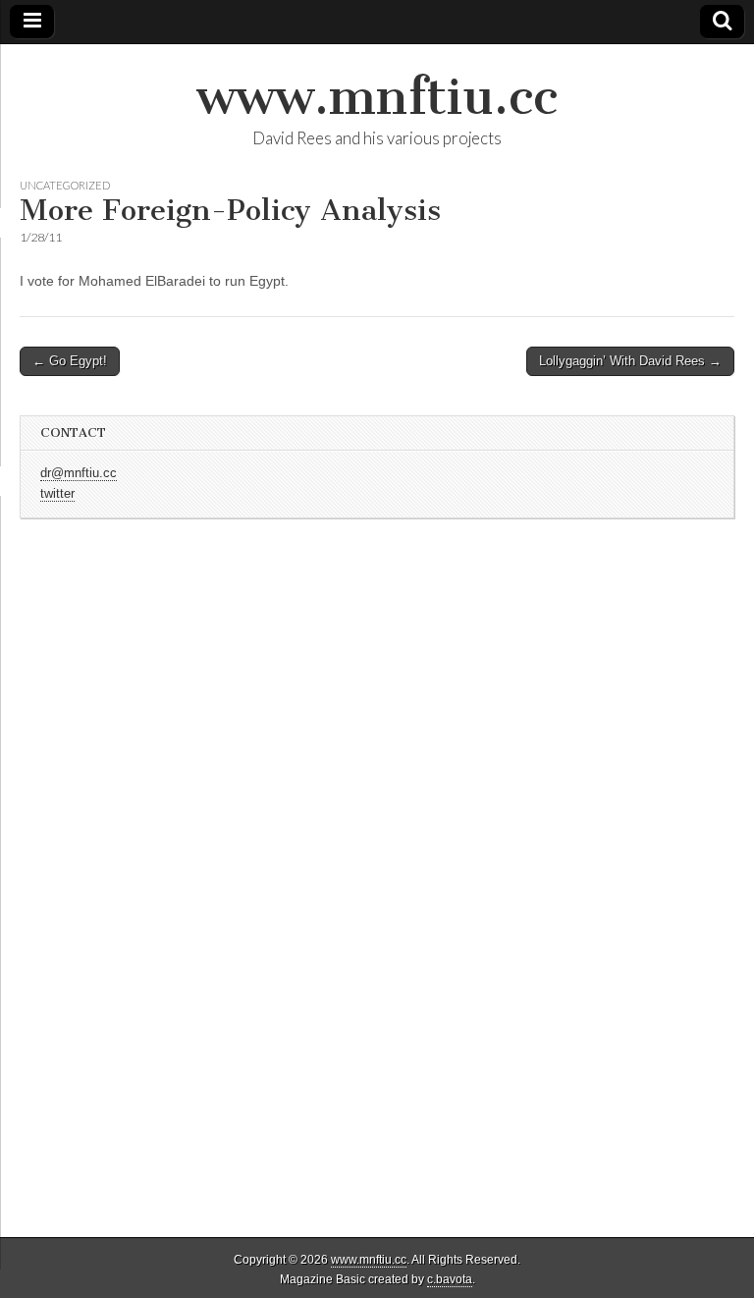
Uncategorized (65, 185)
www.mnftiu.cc (377, 97)
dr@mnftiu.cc (78, 473)
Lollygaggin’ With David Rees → (630, 360)
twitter (57, 494)
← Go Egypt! (69, 360)
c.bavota (449, 1279)
